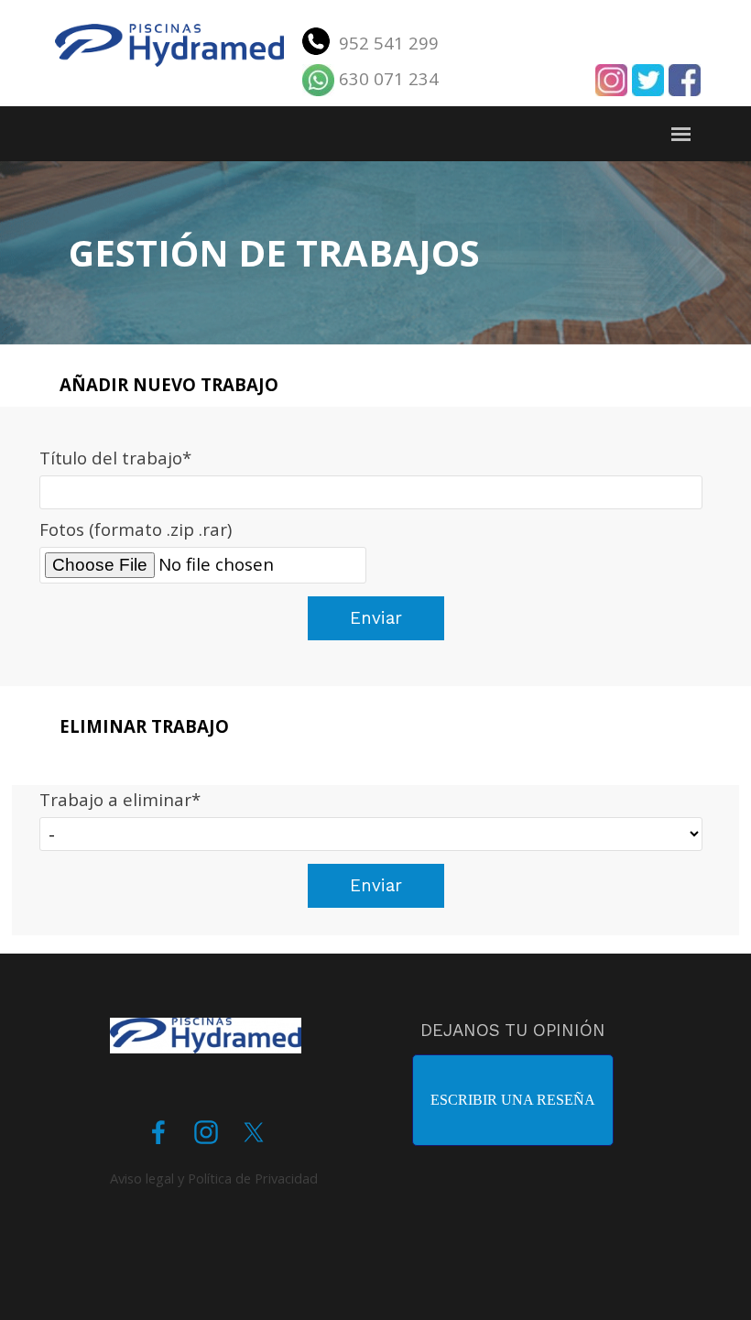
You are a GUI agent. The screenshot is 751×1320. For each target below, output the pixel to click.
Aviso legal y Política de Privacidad (214, 1178)
